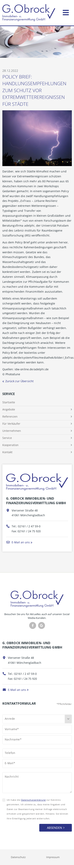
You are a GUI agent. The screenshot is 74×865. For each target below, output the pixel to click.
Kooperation (10, 445)
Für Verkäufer (11, 423)
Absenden (54, 828)
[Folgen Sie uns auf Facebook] (32, 625)
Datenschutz (18, 857)
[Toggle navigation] (66, 12)
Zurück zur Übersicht (19, 381)
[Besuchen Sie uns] (41, 625)
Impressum (53, 857)
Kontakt (7, 452)
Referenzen (10, 416)
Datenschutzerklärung (33, 799)
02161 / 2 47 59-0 (29, 526)
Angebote (8, 409)
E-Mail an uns (20, 542)
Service (7, 438)
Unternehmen (11, 431)
